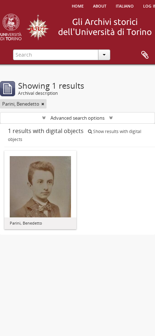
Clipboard (145, 55)
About (99, 5)
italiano (125, 5)
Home (78, 5)
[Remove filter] (42, 103)
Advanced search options (77, 118)
